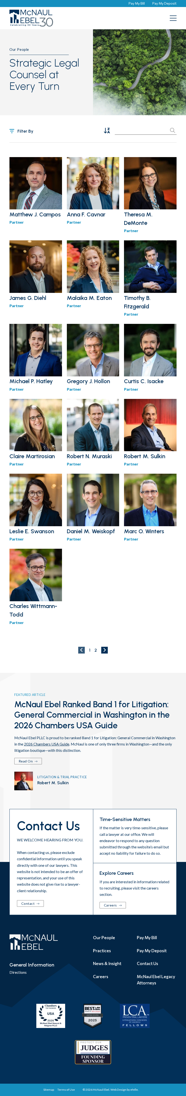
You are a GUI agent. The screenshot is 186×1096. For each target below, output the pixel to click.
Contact (28, 903)
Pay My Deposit (164, 3)
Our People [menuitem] (104, 937)
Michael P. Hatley (31, 381)
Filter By (25, 131)
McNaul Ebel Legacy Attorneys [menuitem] (156, 979)
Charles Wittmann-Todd (33, 610)
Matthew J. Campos (35, 214)
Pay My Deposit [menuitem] (152, 950)
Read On (26, 761)
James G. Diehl (27, 298)
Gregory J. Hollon (88, 381)
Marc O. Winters (144, 531)
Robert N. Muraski (89, 456)
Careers (111, 905)
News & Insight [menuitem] (107, 963)
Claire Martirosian (32, 456)
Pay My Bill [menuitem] (147, 937)
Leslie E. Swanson (31, 531)
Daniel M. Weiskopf (91, 531)
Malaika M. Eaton (89, 298)
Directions (18, 972)
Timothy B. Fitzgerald (137, 302)
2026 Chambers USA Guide (46, 744)
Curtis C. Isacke (143, 381)
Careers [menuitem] (100, 976)
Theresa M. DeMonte (138, 218)
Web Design (118, 1089)
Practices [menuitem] (102, 950)
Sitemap (48, 1089)
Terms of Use (66, 1089)
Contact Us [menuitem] (147, 963)
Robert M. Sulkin (144, 456)
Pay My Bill (137, 3)
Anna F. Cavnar (86, 214)
